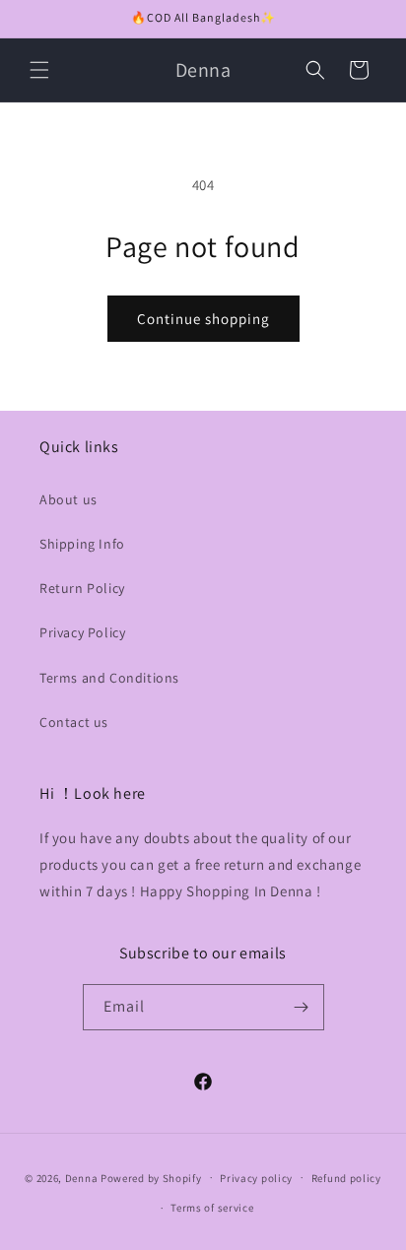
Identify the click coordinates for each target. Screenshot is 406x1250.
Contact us (73, 722)
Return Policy (82, 588)
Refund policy (346, 1178)
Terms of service (211, 1208)
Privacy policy (256, 1178)
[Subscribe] (301, 1007)
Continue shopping (203, 318)
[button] (39, 70)
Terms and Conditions (109, 678)
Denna (82, 1177)
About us (68, 499)
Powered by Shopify (151, 1177)
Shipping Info (82, 544)
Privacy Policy (82, 632)
